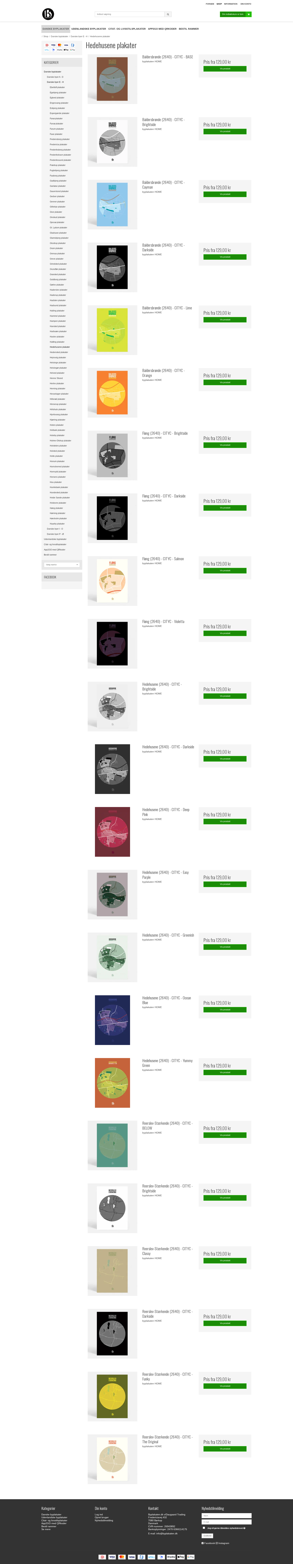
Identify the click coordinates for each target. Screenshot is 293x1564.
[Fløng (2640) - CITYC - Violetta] (112, 645)
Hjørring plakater (57, 420)
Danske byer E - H (55, 82)
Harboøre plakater (58, 331)
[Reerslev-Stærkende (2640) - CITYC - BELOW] (112, 1147)
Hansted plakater (58, 326)
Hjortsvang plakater (59, 414)
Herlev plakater (57, 383)
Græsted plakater (58, 274)
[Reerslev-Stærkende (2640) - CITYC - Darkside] (112, 1335)
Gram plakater (56, 248)
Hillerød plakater (57, 399)
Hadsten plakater (58, 300)
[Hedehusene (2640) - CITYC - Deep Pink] (112, 833)
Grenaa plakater (57, 253)
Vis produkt (225, 69)
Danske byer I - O (55, 529)
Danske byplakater (52, 72)
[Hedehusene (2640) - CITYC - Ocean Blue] (112, 1021)
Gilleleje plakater (57, 207)
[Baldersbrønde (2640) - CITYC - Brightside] (112, 143)
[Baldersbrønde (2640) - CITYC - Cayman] (112, 206)
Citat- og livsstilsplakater (55, 544)
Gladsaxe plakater (58, 233)
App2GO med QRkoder (54, 550)
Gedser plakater (57, 196)
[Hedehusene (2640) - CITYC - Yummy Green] (112, 1084)
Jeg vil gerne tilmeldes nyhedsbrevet (227, 1528)
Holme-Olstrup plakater (60, 440)
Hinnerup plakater (58, 404)
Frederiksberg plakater (60, 150)
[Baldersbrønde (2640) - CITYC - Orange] (112, 394)
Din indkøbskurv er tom (232, 14)
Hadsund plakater (58, 305)
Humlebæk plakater (59, 487)
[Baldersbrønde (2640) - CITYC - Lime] (112, 331)
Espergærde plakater (59, 113)
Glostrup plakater (58, 243)
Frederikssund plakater (60, 160)
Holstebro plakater (58, 446)
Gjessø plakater (57, 222)
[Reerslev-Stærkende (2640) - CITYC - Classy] (112, 1272)
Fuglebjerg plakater (59, 170)
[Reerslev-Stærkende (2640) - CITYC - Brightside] (112, 1209)
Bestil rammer (50, 555)
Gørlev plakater (57, 285)
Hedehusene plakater (60, 347)
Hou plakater (56, 482)
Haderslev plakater (58, 290)
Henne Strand (56, 378)
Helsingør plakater (58, 368)
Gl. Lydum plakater (58, 227)
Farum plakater (57, 129)
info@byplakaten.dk (167, 1533)
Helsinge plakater (58, 362)
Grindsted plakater (58, 264)
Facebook (209, 1543)
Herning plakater (57, 388)
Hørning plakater (57, 513)
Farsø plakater (56, 123)
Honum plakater (57, 461)
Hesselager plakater (59, 394)
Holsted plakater (57, 451)
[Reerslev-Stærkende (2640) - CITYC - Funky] (112, 1398)
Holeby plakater (57, 435)
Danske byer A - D (55, 77)
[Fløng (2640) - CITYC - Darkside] (112, 519)
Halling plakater (57, 311)
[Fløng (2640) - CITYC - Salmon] (112, 582)
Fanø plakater (56, 118)
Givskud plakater (57, 217)
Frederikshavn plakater (60, 155)
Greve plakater (56, 259)
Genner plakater (57, 201)
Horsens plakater (58, 477)
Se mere (46, 1529)
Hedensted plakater (59, 352)
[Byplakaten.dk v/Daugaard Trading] (66, 15)
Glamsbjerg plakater (59, 238)
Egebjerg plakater (58, 92)
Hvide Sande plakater (60, 497)
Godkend (207, 1536)
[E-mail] (227, 1521)
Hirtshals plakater (58, 409)
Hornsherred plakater (60, 466)
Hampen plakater (58, 321)
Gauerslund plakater (59, 191)
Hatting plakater (57, 342)
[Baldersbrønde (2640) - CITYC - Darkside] (112, 269)
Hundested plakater (59, 492)
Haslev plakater (57, 336)
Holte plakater (56, 456)
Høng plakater (56, 508)
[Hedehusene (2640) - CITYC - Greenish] (112, 959)
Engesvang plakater (59, 103)
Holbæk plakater (57, 430)
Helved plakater (57, 373)
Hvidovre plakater (58, 503)
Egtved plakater (57, 98)
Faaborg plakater (58, 176)
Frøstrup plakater (57, 165)
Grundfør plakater (58, 269)
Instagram (223, 1543)
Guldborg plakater (58, 279)
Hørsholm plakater (58, 518)
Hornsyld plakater (58, 472)
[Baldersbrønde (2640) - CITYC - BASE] (112, 80)
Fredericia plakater (58, 144)
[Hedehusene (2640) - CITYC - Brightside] (112, 708)
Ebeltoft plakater (57, 87)
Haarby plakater (57, 524)
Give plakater (56, 212)
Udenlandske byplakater (55, 539)
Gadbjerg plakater (58, 181)
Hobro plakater (57, 425)
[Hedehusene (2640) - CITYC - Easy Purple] (112, 896)
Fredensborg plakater (60, 139)
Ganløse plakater (58, 186)
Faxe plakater (56, 134)
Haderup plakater (58, 295)
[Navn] (227, 1515)
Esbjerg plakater (57, 108)
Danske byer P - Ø (55, 534)
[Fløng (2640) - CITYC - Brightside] (112, 457)
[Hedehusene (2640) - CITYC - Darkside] (112, 770)
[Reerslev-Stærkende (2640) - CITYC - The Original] (112, 1460)
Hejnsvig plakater (58, 357)
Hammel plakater (58, 316)
